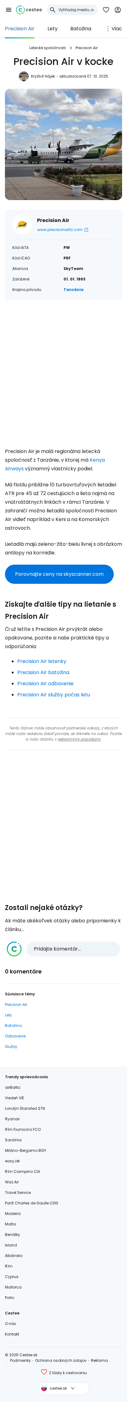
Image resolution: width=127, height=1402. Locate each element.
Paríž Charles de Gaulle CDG (31, 1203)
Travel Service (18, 1192)
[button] (9, 10)
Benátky (12, 1234)
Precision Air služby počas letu (53, 694)
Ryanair (12, 1119)
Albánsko (14, 1255)
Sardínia (13, 1140)
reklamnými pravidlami (79, 739)
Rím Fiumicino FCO (23, 1129)
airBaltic (13, 1087)
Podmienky (20, 1360)
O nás (10, 1323)
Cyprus (11, 1276)
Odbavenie (15, 1036)
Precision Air (20, 28)
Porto (9, 1297)
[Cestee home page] (29, 10)
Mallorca (13, 1287)
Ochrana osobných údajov (61, 1360)
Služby (11, 1046)
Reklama (99, 1360)
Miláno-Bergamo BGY (25, 1150)
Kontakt (12, 1334)
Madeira (13, 1213)
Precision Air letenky (41, 661)
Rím (9, 1266)
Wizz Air (12, 1182)
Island (11, 1245)
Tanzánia (73, 289)
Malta (10, 1224)
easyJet (12, 1161)
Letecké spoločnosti (47, 47)
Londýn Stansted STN (25, 1108)
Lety (52, 28)
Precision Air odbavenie (45, 683)
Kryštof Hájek (43, 76)
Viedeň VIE (14, 1098)
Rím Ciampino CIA (22, 1171)
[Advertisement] (63, 373)
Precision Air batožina (43, 672)
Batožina (80, 28)
